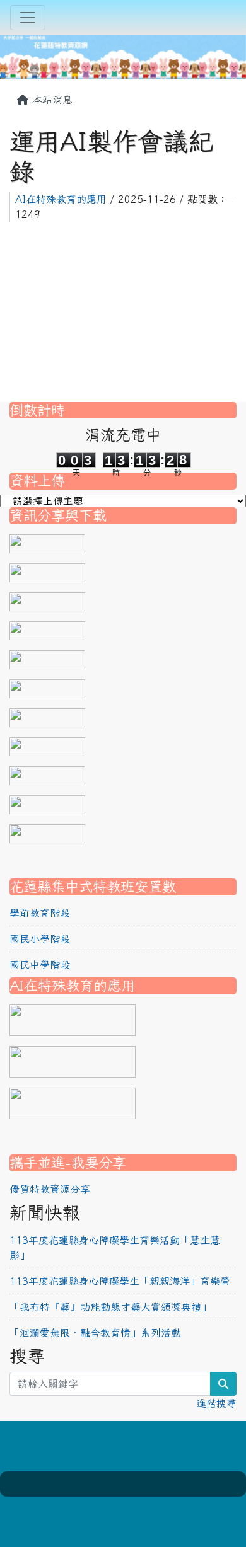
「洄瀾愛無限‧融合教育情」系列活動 (95, 1333)
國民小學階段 (39, 939)
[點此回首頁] (123, 55)
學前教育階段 (39, 913)
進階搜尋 (216, 1403)
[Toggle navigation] (27, 17)
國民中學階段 (39, 965)
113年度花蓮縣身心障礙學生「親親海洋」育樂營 (119, 1281)
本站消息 (50, 100)
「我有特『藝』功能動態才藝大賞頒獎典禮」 (110, 1307)
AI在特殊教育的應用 (61, 199)
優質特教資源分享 (49, 1189)
